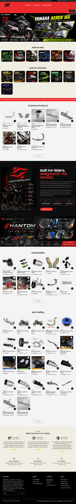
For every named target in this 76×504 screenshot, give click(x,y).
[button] (65, 5)
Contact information (68, 500)
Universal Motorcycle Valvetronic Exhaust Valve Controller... (23, 126)
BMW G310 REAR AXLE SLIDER (9, 351)
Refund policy (46, 500)
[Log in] (67, 5)
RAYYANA (4, 270)
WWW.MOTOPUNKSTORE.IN (7, 1)
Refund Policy (64, 481)
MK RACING (4, 123)
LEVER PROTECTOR (51, 485)
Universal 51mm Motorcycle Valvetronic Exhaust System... (37, 126)
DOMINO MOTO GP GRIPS (8, 291)
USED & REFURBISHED (38, 483)
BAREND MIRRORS (21, 371)
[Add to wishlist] (14, 110)
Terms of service (53, 500)
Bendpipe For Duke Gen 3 (51, 351)
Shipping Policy (64, 483)
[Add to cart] (14, 121)
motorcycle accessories (11, 270)
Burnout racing (20, 123)
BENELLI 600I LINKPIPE (36, 351)
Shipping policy (60, 500)
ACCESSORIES (36, 479)
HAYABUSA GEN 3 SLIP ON (51, 271)
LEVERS (48, 483)
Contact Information (66, 487)
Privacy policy (40, 500)
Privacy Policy (64, 479)
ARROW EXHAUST (63, 291)
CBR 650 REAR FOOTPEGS (36, 291)
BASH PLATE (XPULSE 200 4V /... (9, 371)
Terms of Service (65, 485)
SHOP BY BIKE (36, 481)
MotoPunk (47, 123)
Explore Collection (46, 209)
